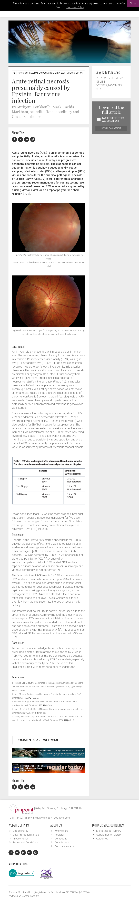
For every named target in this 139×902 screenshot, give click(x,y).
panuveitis (18, 160)
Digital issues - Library (108, 830)
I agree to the (113, 119)
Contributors (62, 842)
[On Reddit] (33, 139)
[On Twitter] (21, 139)
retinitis (44, 164)
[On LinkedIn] (27, 139)
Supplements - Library (108, 834)
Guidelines (102, 838)
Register (59, 834)
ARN (43, 152)
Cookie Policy (20, 830)
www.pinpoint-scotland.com (54, 817)
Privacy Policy (20, 838)
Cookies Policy (75, 7)
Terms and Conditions (25, 842)
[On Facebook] (15, 139)
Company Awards (65, 846)
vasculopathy (47, 160)
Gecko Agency (30, 895)
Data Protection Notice (26, 834)
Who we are (61, 830)
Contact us (61, 838)
